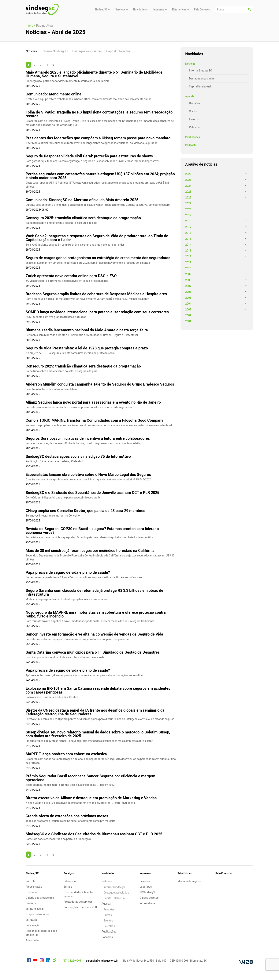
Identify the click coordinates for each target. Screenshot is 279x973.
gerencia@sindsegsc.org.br (102, 960)
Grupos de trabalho (37, 914)
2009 (188, 274)
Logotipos (146, 886)
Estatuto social (35, 908)
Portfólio (31, 881)
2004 (188, 303)
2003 (188, 309)
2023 (188, 191)
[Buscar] (249, 9)
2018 (188, 221)
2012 (188, 256)
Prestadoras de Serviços (78, 901)
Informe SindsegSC (55, 51)
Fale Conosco (223, 873)
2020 (188, 209)
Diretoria (31, 903)
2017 (188, 227)
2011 (188, 262)
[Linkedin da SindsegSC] (48, 960)
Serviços (69, 873)
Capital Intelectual (200, 86)
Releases (145, 881)
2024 (188, 185)
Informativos (147, 903)
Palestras (194, 127)
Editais (68, 886)
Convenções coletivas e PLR (80, 907)
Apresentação (34, 886)
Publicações (192, 137)
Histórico (31, 892)
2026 (188, 174)
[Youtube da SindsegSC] (35, 960)
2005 (188, 297)
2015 (188, 238)
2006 (188, 292)
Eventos (194, 119)
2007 (188, 286)
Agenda (189, 96)
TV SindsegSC (148, 892)
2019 (188, 215)
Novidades (108, 873)
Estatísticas (184, 873)
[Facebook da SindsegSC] (29, 960)
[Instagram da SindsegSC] (42, 960)
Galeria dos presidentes (40, 897)
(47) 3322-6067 (72, 960)
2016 (188, 233)
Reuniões (194, 103)
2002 (188, 315)
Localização (33, 925)
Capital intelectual (118, 51)
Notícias (31, 51)
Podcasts (190, 145)
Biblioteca (70, 881)
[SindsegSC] (42, 9)
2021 (188, 203)
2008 (188, 280)
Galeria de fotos (149, 897)
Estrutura (31, 919)
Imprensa (145, 873)
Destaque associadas (87, 51)
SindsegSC (32, 873)
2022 (188, 197)
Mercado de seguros (189, 881)
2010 (188, 268)
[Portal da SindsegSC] (55, 960)
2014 (188, 244)
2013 (188, 250)
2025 (188, 180)
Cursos (193, 111)
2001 (188, 321)
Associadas (32, 940)
